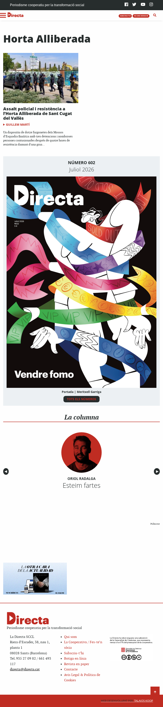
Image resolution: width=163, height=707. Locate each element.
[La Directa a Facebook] (126, 4)
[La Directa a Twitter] (134, 4)
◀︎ (6, 471)
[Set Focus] (155, 15)
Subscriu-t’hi (74, 653)
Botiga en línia (75, 659)
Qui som (70, 637)
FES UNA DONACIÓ (141, 16)
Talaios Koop (127, 700)
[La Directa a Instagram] (151, 4)
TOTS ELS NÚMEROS (81, 399)
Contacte (71, 669)
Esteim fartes (81, 485)
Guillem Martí (18, 124)
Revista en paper (76, 664)
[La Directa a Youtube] (143, 4)
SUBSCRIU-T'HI (125, 16)
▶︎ (158, 471)
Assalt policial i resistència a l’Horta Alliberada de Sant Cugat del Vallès (37, 113)
